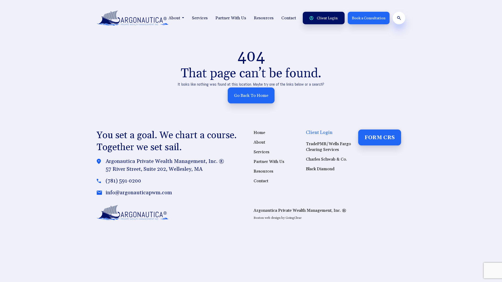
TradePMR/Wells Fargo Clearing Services (328, 146)
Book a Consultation (368, 18)
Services (200, 18)
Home (259, 132)
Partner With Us (230, 18)
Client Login (327, 18)
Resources (263, 18)
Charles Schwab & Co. (326, 159)
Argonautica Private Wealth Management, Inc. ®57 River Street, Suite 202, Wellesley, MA (165, 165)
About (175, 18)
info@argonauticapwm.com (139, 192)
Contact (288, 18)
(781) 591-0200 (123, 181)
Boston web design (267, 218)
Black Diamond (320, 169)
